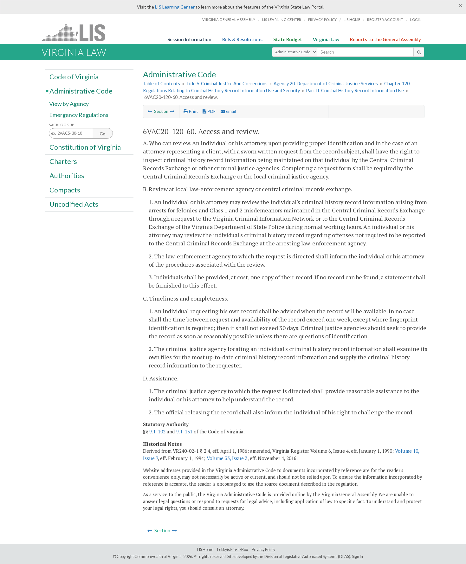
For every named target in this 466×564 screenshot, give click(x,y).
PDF (211, 111)
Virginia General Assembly (228, 19)
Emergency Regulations (78, 114)
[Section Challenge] (172, 111)
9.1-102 (157, 431)
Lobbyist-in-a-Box (232, 549)
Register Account (385, 19)
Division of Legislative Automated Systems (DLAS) (307, 556)
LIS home (352, 19)
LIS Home (205, 549)
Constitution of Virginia (85, 147)
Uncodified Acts (73, 204)
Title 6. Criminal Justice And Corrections (227, 83)
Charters (63, 161)
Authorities (66, 176)
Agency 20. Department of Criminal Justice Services (326, 83)
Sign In (357, 556)
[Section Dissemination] (150, 111)
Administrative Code (81, 91)
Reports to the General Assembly (385, 39)
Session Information (189, 39)
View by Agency (69, 103)
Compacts (64, 190)
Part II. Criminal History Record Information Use (355, 90)
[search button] (419, 52)
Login (416, 19)
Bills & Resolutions (242, 39)
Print (193, 111)
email (230, 111)
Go (102, 133)
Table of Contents (161, 83)
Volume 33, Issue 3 (227, 458)
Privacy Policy (322, 19)
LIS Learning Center (175, 7)
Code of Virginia (74, 76)
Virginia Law (326, 39)
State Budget (287, 39)
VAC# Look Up (61, 125)
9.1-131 (184, 431)
